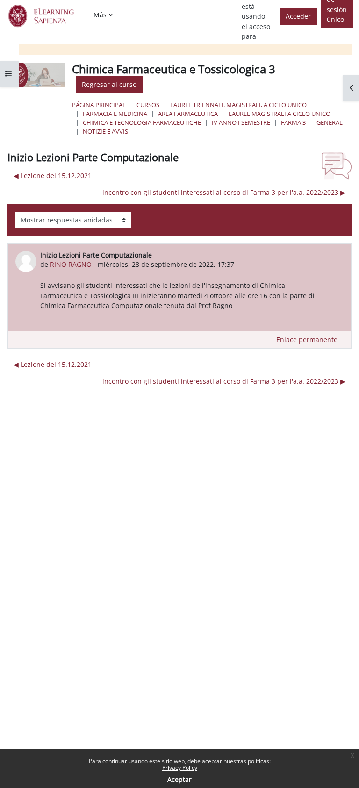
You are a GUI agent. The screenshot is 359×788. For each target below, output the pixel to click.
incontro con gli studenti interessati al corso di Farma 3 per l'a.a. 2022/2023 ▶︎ (223, 192)
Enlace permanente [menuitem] (306, 339)
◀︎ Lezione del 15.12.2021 (53, 175)
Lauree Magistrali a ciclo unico (279, 113)
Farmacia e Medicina (115, 113)
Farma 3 (293, 122)
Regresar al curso (109, 84)
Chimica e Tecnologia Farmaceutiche (142, 122)
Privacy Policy (179, 768)
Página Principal (99, 104)
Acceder (298, 16)
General (329, 122)
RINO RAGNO (71, 264)
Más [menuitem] (100, 14)
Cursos (147, 104)
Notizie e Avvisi (106, 131)
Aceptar (179, 779)
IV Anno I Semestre (241, 122)
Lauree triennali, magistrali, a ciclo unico (238, 104)
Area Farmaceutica (188, 113)
